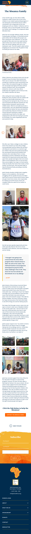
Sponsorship (6, 512)
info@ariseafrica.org (15, 493)
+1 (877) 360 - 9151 (15, 491)
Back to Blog (17, 426)
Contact (5, 522)
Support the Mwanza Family (15, 414)
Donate (4, 517)
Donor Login (6, 498)
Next (28, 132)
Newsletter (6, 527)
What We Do (6, 507)
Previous (3, 132)
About (4, 503)
